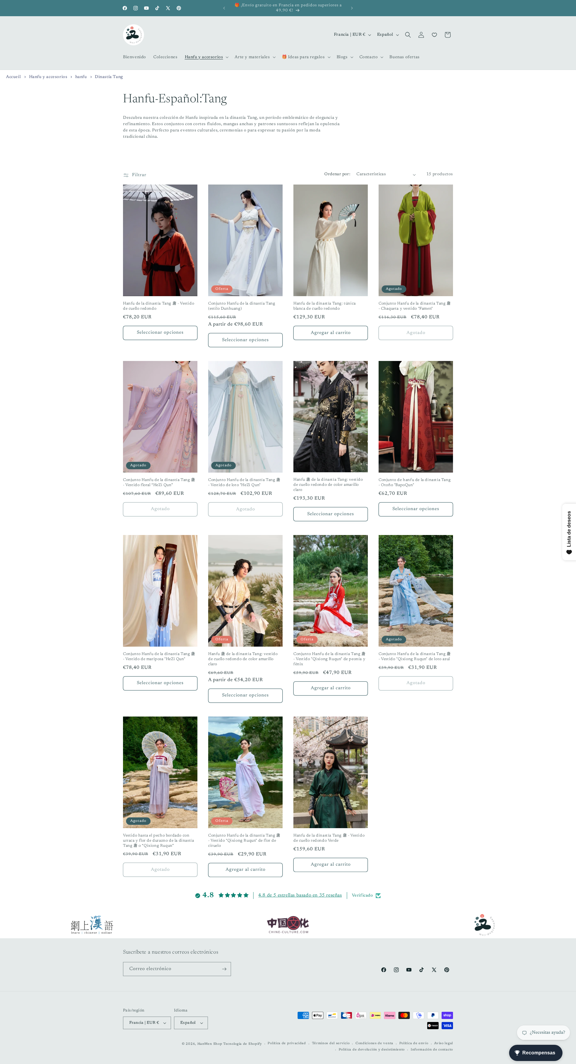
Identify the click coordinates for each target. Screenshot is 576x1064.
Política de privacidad (287, 1043)
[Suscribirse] (224, 969)
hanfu (81, 77)
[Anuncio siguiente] (351, 8)
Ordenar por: (337, 174)
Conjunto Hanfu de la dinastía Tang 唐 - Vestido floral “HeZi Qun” (159, 482)
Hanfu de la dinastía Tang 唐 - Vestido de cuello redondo (158, 306)
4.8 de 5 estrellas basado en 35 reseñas (300, 895)
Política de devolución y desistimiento (372, 1049)
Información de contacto (432, 1049)
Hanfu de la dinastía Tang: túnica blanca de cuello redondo (324, 306)
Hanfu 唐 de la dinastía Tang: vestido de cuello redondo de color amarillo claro (328, 485)
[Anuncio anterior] (224, 8)
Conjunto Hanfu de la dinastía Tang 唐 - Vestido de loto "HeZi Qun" (244, 482)
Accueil (13, 77)
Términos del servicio (331, 1043)
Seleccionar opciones (160, 332)
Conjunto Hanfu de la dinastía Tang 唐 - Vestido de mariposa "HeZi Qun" (159, 656)
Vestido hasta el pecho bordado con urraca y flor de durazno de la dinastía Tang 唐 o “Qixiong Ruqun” (158, 841)
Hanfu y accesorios (48, 77)
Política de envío (413, 1043)
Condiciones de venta (374, 1043)
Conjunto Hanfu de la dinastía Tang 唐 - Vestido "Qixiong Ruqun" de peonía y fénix (329, 659)
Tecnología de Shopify (242, 1044)
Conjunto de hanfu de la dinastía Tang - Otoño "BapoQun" (415, 482)
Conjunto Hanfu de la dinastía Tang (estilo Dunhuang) (241, 306)
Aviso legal (443, 1043)
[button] (206, 57)
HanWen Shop (209, 1044)
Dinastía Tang (109, 77)
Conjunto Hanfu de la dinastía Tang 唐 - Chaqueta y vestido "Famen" (415, 306)
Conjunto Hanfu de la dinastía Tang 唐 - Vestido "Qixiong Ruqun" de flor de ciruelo (244, 841)
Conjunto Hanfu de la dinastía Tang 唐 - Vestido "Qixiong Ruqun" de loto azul (415, 656)
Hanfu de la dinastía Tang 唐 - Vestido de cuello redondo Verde (328, 838)
